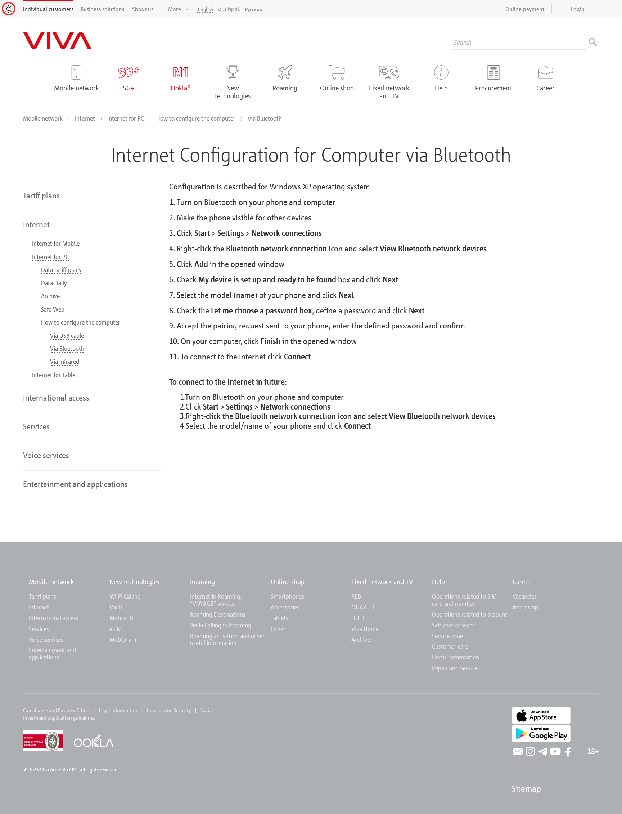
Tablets (279, 618)
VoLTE (116, 607)
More (175, 9)
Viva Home (365, 628)
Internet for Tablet (54, 375)
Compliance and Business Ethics (56, 710)
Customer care (450, 646)
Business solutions (102, 9)
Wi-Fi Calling (125, 596)
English (205, 9)
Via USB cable (67, 335)
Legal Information (118, 710)
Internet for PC (126, 118)
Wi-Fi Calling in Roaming (220, 625)
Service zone (447, 636)
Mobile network (43, 118)
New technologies (134, 581)
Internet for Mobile (56, 243)
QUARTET (363, 607)
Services (39, 628)
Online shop (288, 581)
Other (278, 628)
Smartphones (287, 596)
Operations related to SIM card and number (464, 599)
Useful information (455, 657)
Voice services (46, 639)
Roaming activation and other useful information (227, 639)
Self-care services (453, 625)
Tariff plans (42, 596)
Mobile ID (121, 618)
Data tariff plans (61, 269)
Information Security (169, 710)
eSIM (115, 628)
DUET (358, 618)
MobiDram (122, 639)
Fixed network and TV (382, 581)
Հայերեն (229, 9)
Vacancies (525, 596)
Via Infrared (64, 361)
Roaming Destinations (217, 614)
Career (522, 581)
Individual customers (48, 9)
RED (356, 596)
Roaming (202, 581)
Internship (525, 607)
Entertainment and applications (52, 653)
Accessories (285, 607)
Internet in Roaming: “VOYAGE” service (216, 599)
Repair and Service (455, 668)
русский (253, 9)
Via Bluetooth (67, 348)
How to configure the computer (196, 118)
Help (438, 581)
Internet (85, 118)
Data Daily (54, 283)
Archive (50, 296)
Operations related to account (469, 614)
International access (53, 618)
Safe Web (52, 309)
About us (142, 9)
